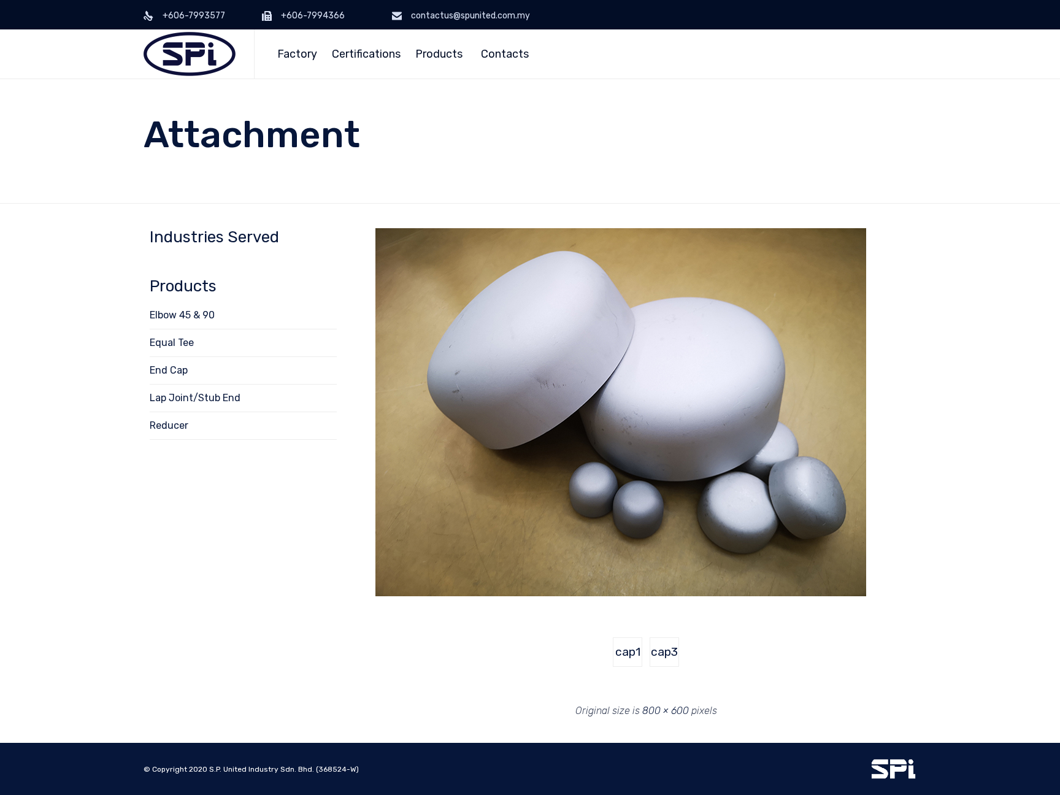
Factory (297, 54)
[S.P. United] (190, 54)
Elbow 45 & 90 (182, 315)
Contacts (505, 54)
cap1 (627, 652)
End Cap (169, 370)
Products (439, 54)
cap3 (664, 652)
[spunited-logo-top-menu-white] (893, 776)
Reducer (169, 425)
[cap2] (620, 593)
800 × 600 (665, 710)
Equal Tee (172, 342)
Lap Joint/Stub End (195, 398)
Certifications (366, 54)
